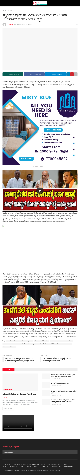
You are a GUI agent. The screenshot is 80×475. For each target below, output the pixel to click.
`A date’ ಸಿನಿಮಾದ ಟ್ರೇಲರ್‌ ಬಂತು (60, 383)
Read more (9, 408)
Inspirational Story (66, 341)
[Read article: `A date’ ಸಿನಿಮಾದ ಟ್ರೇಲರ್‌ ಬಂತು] (46, 385)
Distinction (54, 341)
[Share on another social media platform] (76, 74)
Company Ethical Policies (37, 464)
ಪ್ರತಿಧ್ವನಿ (11, 24)
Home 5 (28, 466)
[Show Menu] (3, 3)
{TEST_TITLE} (6, 464)
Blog (24, 464)
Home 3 (12, 466)
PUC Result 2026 (49, 344)
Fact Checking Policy (54, 464)
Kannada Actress (9, 344)
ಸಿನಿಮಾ (10, 10)
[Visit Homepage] (40, 3)
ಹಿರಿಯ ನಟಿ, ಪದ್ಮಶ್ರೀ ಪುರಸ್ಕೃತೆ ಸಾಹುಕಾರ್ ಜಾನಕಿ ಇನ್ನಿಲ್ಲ (19, 394)
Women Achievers (9, 347)
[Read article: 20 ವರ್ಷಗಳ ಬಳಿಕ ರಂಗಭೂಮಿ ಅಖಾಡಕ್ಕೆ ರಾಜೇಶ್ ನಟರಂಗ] (46, 393)
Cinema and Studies (41, 341)
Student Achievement (64, 344)
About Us (17, 464)
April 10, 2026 (21, 24)
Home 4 (20, 466)
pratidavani (37, 344)
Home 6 (36, 466)
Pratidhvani (45, 466)
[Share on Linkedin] (68, 74)
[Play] (40, 190)
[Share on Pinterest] (72, 74)
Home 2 (4, 466)
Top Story (8, 389)
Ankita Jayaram (27, 341)
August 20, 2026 (56, 385)
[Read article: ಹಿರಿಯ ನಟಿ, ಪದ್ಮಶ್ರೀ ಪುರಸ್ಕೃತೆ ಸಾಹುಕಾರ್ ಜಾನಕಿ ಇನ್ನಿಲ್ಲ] (20, 382)
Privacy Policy (68, 466)
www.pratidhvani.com (13, 470)
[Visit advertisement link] (40, 127)
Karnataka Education (24, 344)
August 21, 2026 (13, 396)
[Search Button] (77, 3)
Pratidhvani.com (56, 466)
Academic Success (13, 341)
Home (4, 10)
